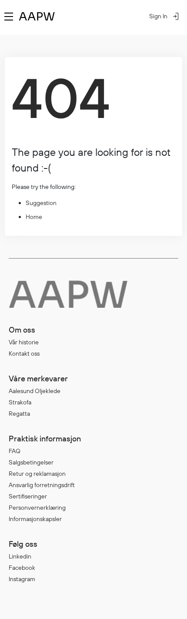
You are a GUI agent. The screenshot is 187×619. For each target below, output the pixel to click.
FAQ (14, 451)
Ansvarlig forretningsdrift (42, 485)
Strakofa (20, 402)
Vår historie (24, 342)
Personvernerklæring (37, 507)
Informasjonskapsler (35, 519)
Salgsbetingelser (31, 462)
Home (34, 217)
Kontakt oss (24, 353)
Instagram (22, 579)
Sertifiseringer (28, 496)
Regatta (19, 413)
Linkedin (20, 556)
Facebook (22, 568)
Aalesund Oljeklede (34, 391)
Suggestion (41, 203)
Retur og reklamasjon (37, 474)
